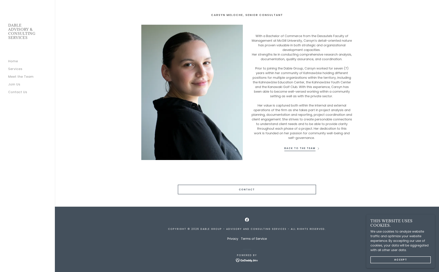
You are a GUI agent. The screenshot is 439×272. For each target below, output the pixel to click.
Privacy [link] (232, 238)
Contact (247, 189)
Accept (400, 259)
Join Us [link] (14, 84)
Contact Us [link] (17, 92)
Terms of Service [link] (254, 238)
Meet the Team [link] (21, 76)
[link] (27, 38)
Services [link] (15, 69)
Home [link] (13, 61)
